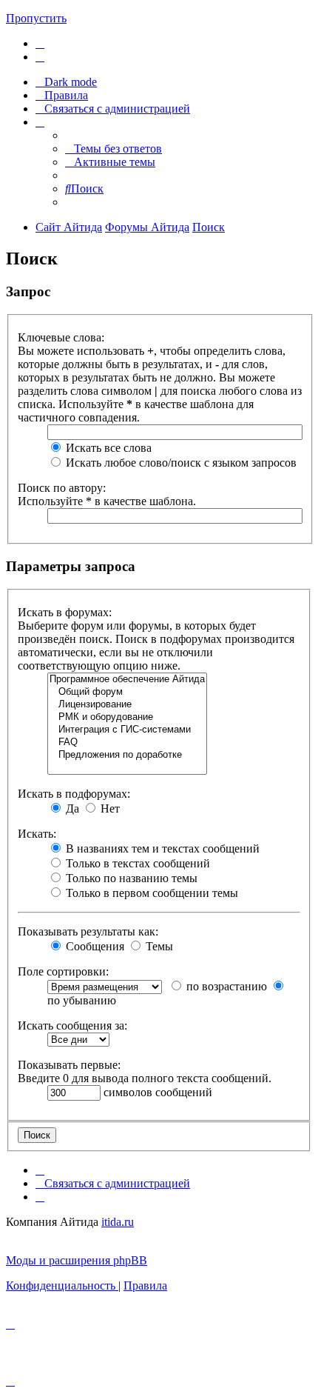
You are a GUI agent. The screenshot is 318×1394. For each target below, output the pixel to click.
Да (71, 808)
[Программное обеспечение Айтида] (127, 679)
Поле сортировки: (63, 971)
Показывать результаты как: (88, 931)
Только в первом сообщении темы (150, 893)
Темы (158, 946)
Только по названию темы (130, 878)
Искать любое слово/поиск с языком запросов (180, 462)
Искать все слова (107, 447)
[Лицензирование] (127, 704)
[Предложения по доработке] (127, 755)
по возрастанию (225, 986)
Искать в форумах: (65, 612)
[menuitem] (39, 43)
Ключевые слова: (61, 337)
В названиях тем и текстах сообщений (161, 848)
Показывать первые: (69, 1064)
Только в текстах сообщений (136, 863)
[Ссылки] (39, 122)
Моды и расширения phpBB (76, 1260)
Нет (109, 808)
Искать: (37, 833)
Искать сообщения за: (72, 1025)
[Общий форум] (127, 692)
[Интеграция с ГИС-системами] (127, 730)
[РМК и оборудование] (127, 717)
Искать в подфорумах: (74, 793)
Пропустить (36, 18)
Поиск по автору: (62, 487)
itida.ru (117, 1221)
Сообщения (93, 946)
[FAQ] (127, 742)
